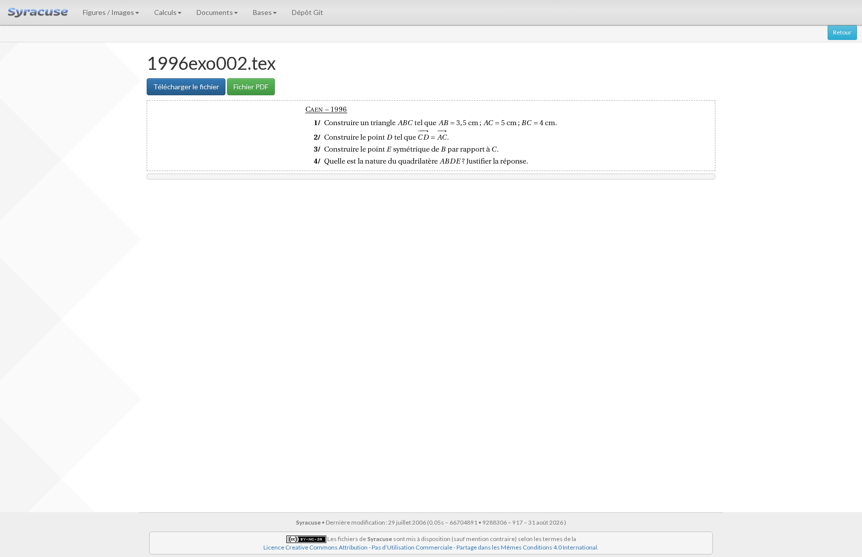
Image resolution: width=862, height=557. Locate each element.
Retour (842, 32)
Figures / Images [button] (108, 12)
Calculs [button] (165, 12)
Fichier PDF (250, 86)
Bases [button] (262, 12)
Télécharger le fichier (186, 86)
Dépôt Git (307, 12)
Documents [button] (215, 12)
